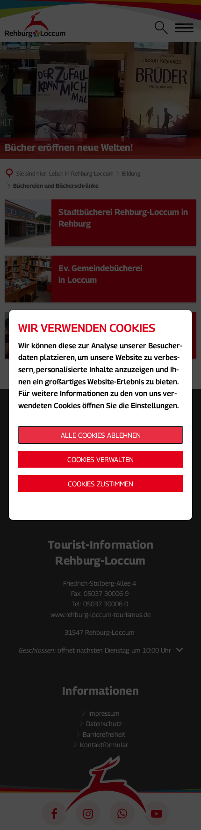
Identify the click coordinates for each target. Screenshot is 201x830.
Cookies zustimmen (100, 483)
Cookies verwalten (100, 459)
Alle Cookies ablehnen (101, 435)
